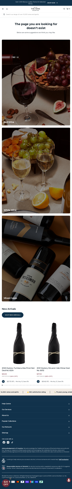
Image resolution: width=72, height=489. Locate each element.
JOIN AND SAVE (54, 261)
